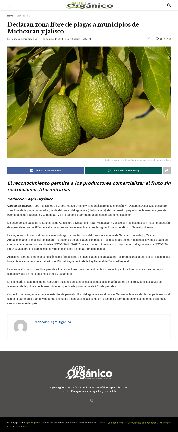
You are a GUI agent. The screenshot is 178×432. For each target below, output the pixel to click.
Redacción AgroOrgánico (24, 39)
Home (10, 16)
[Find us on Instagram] (91, 400)
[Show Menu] (9, 5)
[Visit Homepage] (89, 5)
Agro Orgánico (33, 422)
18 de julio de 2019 (53, 39)
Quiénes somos (116, 422)
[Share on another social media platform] (167, 170)
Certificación (23, 16)
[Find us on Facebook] (86, 400)
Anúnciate (165, 422)
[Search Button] (169, 5)
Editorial (86, 39)
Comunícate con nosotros (142, 422)
